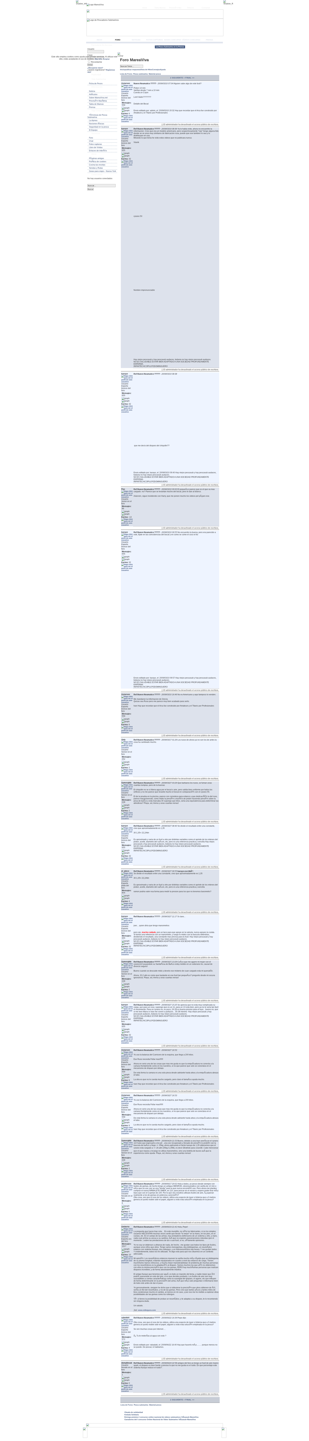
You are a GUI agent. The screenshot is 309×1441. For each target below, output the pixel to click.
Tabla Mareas (159, 8)
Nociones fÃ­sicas (96, 124)
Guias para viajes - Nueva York (102, 171)
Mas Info (98, 59)
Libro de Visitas (96, 147)
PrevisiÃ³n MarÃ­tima (98, 101)
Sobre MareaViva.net (98, 98)
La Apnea (93, 120)
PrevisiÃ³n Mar (175, 8)
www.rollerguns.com (147, 1310)
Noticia (92, 91)
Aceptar (106, 59)
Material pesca (155, 74)
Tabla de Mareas (96, 104)
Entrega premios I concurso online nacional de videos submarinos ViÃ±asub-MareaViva (161, 1417)
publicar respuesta (132, 70)
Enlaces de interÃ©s (98, 151)
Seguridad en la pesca (99, 127)
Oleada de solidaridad (133, 1412)
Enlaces (190, 8)
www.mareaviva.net (155, 1431)
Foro (117, 40)
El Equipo (93, 130)
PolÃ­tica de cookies (97, 161)
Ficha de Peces (96, 83)
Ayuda (163, 70)
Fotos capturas (154, 40)
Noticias (136, 40)
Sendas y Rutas (96, 168)
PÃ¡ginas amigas (96, 158)
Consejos (156, 70)
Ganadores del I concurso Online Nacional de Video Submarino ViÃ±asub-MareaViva (160, 1419)
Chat (91, 141)
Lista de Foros (126, 74)
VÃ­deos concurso (191, 40)
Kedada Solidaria (131, 1415)
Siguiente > (178, 78)
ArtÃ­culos (93, 94)
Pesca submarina (140, 74)
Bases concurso (172, 40)
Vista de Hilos (146, 70)
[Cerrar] (122, 54)
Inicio (144, 8)
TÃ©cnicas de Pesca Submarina (97, 116)
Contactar (206, 8)
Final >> (189, 78)
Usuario (90, 49)
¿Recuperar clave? (95, 68)
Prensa (209, 40)
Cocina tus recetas (97, 165)
